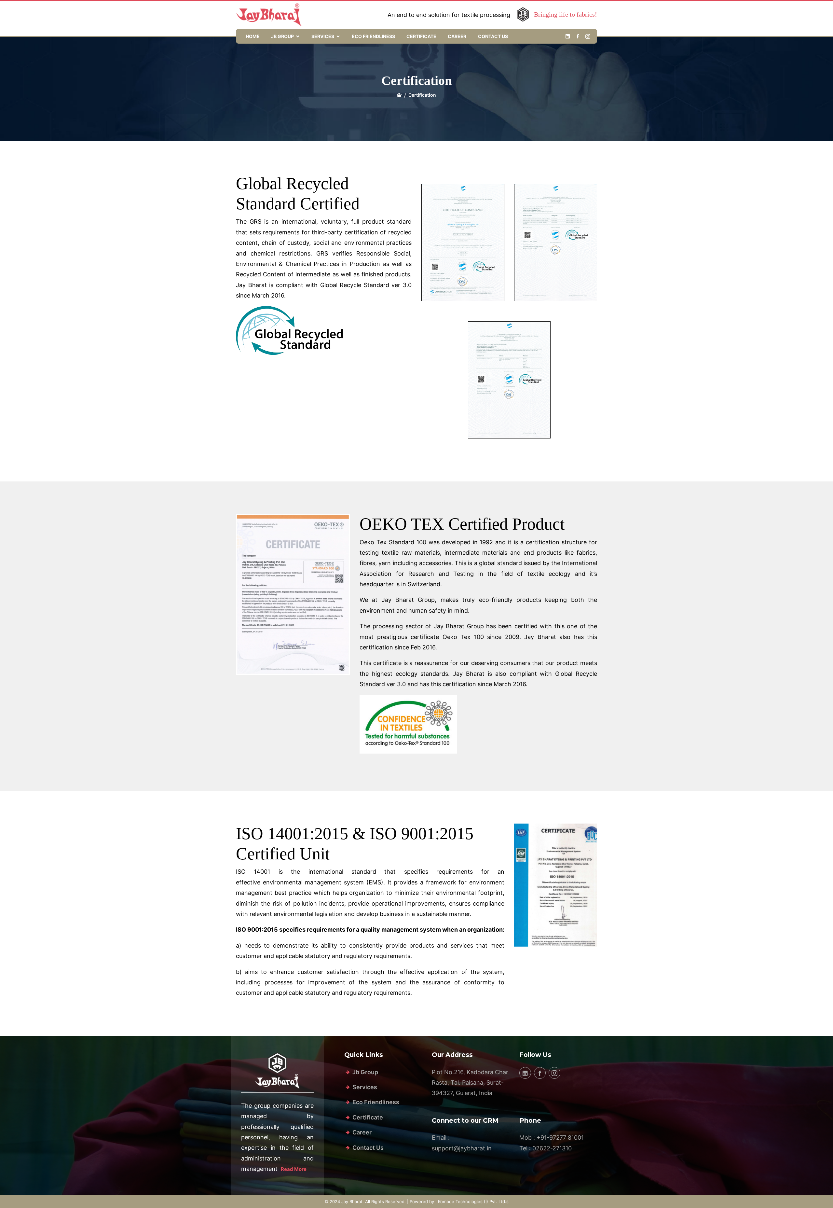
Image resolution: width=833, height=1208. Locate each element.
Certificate (421, 36)
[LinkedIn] (567, 36)
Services (322, 36)
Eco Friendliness (373, 36)
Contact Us (493, 36)
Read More (294, 1169)
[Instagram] (587, 36)
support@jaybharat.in (462, 1148)
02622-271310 (552, 1148)
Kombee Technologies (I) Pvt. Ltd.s (473, 1201)
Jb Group (282, 36)
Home (253, 36)
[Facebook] (577, 36)
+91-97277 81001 (560, 1137)
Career (457, 36)
